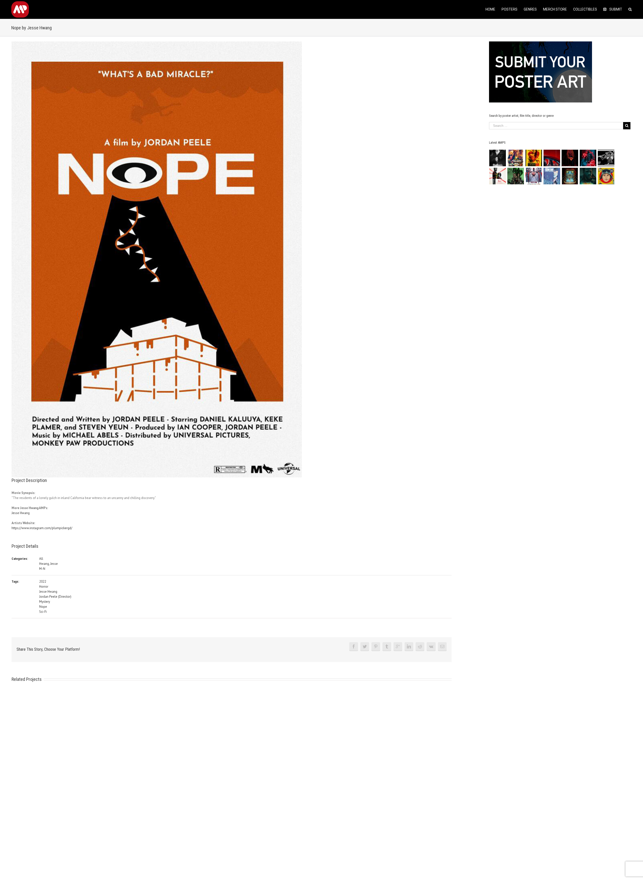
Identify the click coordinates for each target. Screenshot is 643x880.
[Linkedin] (409, 646)
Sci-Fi (43, 612)
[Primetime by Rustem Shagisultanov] (552, 176)
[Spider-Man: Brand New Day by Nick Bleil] (534, 176)
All (41, 559)
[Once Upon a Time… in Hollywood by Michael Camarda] (515, 158)
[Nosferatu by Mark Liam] (497, 158)
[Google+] (398, 646)
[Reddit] (420, 646)
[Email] (442, 646)
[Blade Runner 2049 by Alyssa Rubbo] (588, 176)
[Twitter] (364, 646)
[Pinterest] (375, 646)
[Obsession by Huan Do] (552, 158)
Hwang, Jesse (48, 564)
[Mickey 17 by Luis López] (606, 176)
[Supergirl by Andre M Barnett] (570, 158)
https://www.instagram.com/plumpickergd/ (42, 528)
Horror (43, 586)
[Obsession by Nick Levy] (534, 158)
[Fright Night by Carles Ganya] (606, 158)
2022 (42, 581)
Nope (43, 606)
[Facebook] (353, 646)
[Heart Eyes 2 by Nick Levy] (588, 158)
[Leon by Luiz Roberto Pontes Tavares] (497, 176)
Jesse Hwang (21, 513)
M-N (42, 569)
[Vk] (431, 646)
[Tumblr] (387, 646)
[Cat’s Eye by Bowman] (570, 176)
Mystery (44, 601)
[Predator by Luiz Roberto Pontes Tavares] (515, 176)
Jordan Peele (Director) (55, 596)
